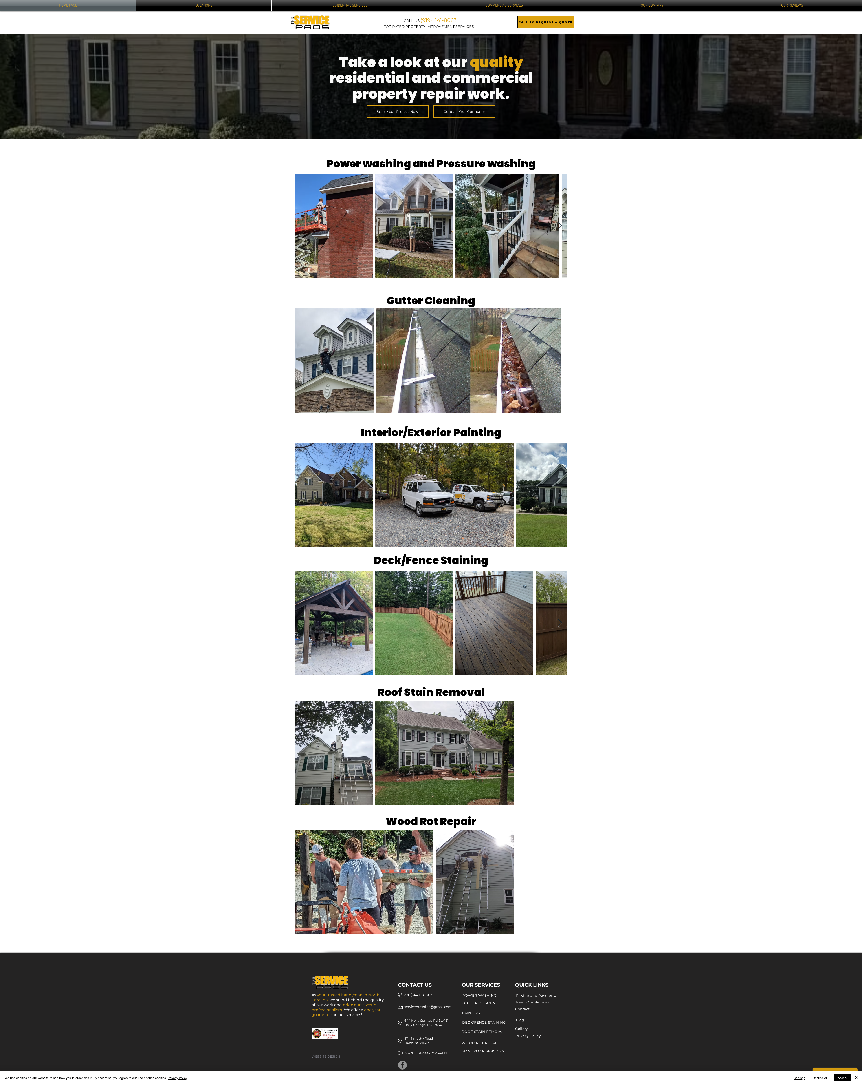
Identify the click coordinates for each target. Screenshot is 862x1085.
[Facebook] (402, 1065)
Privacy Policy (177, 1078)
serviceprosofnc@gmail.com (428, 1007)
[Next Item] (559, 225)
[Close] (856, 1077)
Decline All (820, 1078)
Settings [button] (799, 1078)
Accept (842, 1078)
